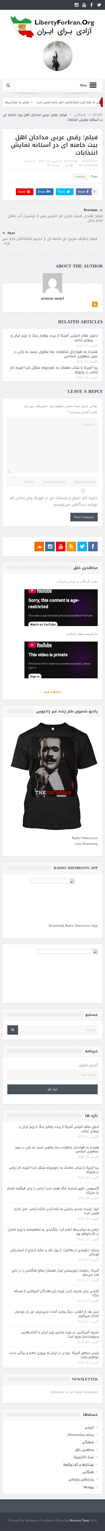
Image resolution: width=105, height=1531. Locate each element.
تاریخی (89, 1427)
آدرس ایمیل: (88, 1065)
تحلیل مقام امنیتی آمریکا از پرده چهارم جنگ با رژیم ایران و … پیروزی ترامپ (54, 337)
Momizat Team (79, 1521)
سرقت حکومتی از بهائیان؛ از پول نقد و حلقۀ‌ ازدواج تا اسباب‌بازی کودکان (54, 1252)
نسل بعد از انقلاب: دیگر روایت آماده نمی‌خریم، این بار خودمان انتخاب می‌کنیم (57, 1314)
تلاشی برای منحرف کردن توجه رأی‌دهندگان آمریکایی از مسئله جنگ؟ (56, 1293)
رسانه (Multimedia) (81, 1435)
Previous (91, 210)
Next (11, 233)
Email (55, 165)
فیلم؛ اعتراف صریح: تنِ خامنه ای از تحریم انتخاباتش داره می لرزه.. (49, 240)
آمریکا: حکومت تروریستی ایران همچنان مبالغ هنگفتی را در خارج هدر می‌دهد (55, 1272)
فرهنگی (88, 1442)
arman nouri (90, 161)
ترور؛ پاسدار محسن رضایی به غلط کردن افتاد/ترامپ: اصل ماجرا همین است (56, 1211)
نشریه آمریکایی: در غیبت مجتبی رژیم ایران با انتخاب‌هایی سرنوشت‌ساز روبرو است (60, 1334)
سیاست (80, 176)
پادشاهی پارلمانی (81, 1479)
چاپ (65, 165)
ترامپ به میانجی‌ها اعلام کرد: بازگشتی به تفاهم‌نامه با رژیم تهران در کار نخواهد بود (53, 1231)
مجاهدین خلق (84, 1450)
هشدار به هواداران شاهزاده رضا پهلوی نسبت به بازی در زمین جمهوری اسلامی (56, 354)
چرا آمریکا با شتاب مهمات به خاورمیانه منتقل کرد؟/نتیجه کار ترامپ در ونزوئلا (54, 369)
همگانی (27, 161)
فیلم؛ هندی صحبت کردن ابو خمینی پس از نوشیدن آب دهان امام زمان (55, 218)
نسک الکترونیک (83, 1457)
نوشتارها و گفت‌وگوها (78, 1465)
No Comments (88, 165)
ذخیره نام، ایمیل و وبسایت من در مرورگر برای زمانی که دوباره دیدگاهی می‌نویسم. (54, 501)
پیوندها (89, 1487)
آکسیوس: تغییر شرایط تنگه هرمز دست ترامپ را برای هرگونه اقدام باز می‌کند (53, 1190)
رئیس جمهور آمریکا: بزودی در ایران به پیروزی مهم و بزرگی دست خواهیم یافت (54, 1355)
